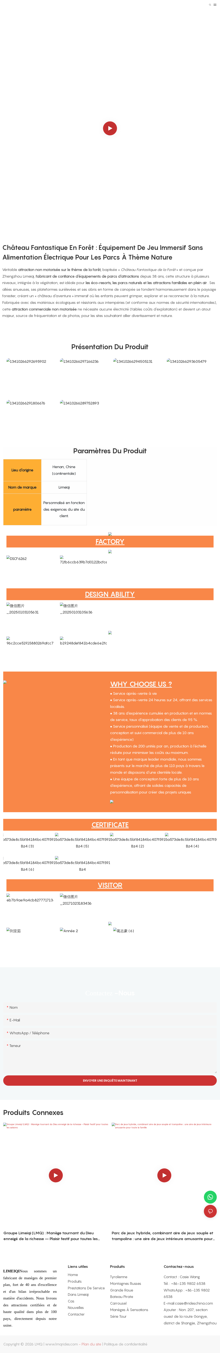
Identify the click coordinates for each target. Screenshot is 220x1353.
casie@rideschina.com (194, 1303)
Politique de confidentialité (125, 1344)
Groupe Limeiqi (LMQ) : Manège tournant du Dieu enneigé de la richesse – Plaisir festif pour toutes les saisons (50, 1236)
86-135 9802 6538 (189, 1283)
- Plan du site (90, 1344)
